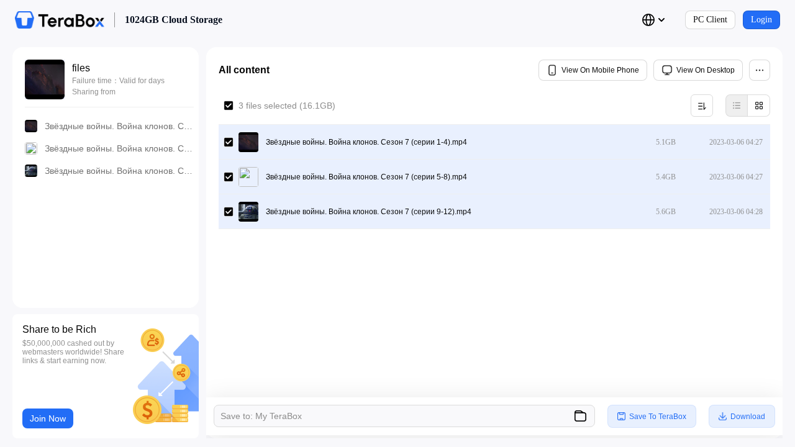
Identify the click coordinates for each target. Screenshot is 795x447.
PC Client (710, 19)
